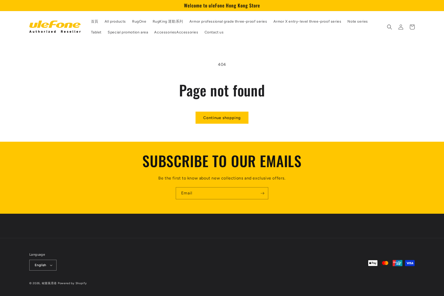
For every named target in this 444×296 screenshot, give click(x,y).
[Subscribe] (262, 193)
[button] (389, 27)
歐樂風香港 (49, 283)
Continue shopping (222, 117)
